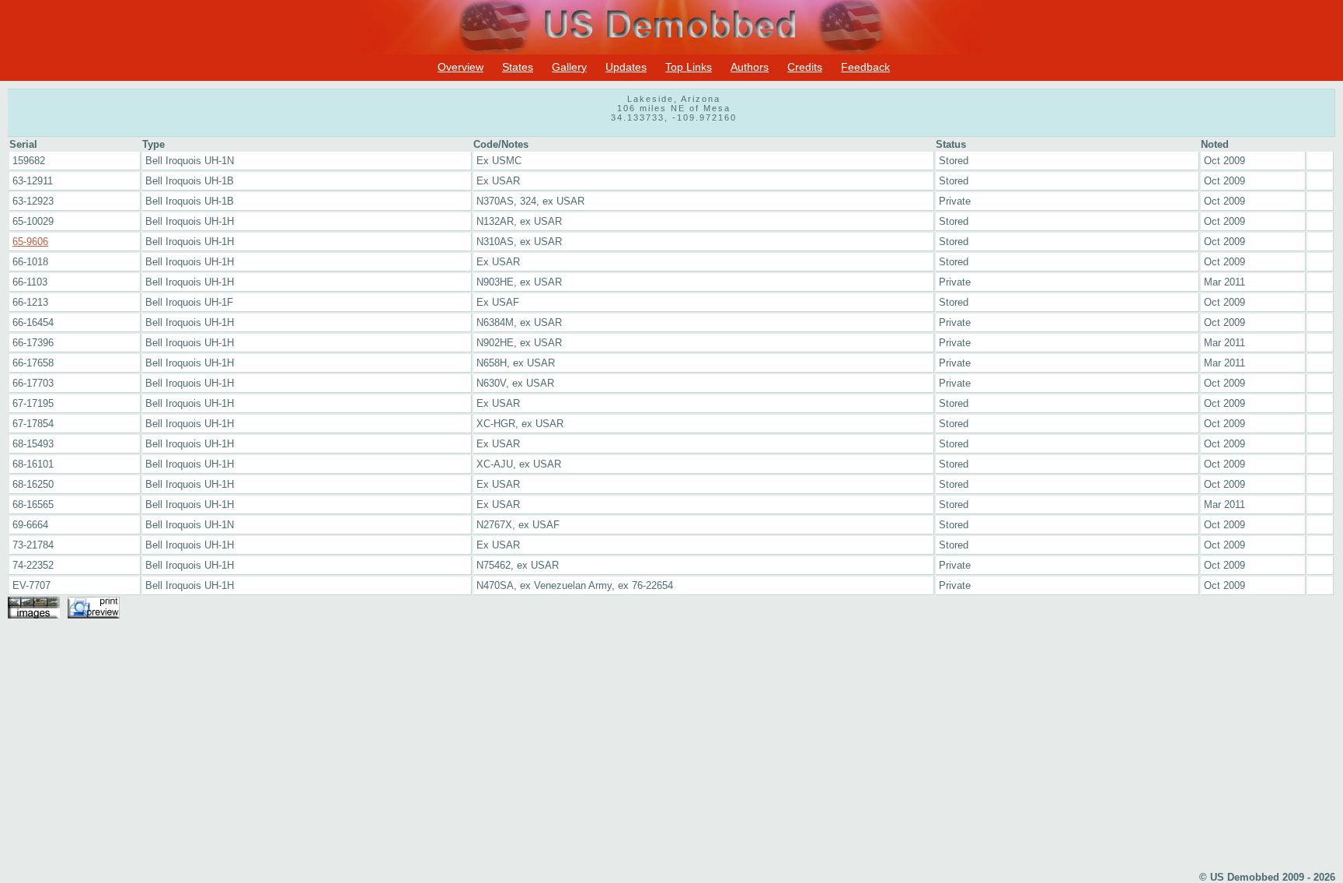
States (517, 67)
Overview (460, 67)
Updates (626, 67)
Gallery (569, 67)
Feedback (865, 67)
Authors (750, 67)
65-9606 (30, 241)
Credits (804, 67)
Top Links (688, 67)
